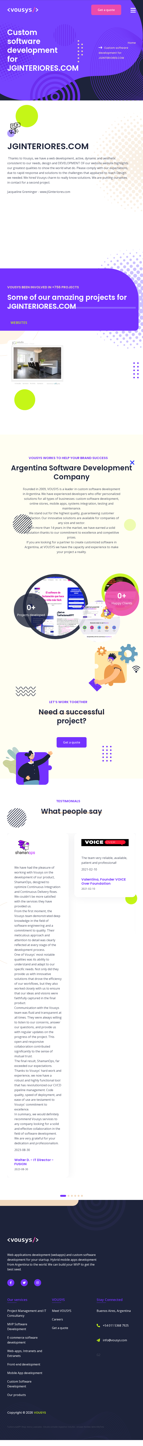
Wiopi (23, 1427)
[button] (63, 1196)
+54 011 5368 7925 (116, 1325)
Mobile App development (24, 1373)
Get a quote (106, 10)
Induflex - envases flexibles (79, 1427)
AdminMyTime (97, 1427)
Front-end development (23, 1364)
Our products (16, 1395)
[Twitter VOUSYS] (24, 1282)
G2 (98, 1355)
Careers (57, 1319)
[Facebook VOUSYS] (10, 1282)
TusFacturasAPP (14, 1427)
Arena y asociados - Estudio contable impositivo (47, 1427)
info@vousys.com (115, 1340)
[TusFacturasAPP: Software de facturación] (55, 606)
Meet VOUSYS (61, 1311)
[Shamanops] (99, 621)
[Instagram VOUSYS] (37, 1282)
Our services (17, 1299)
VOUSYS (40, 1412)
